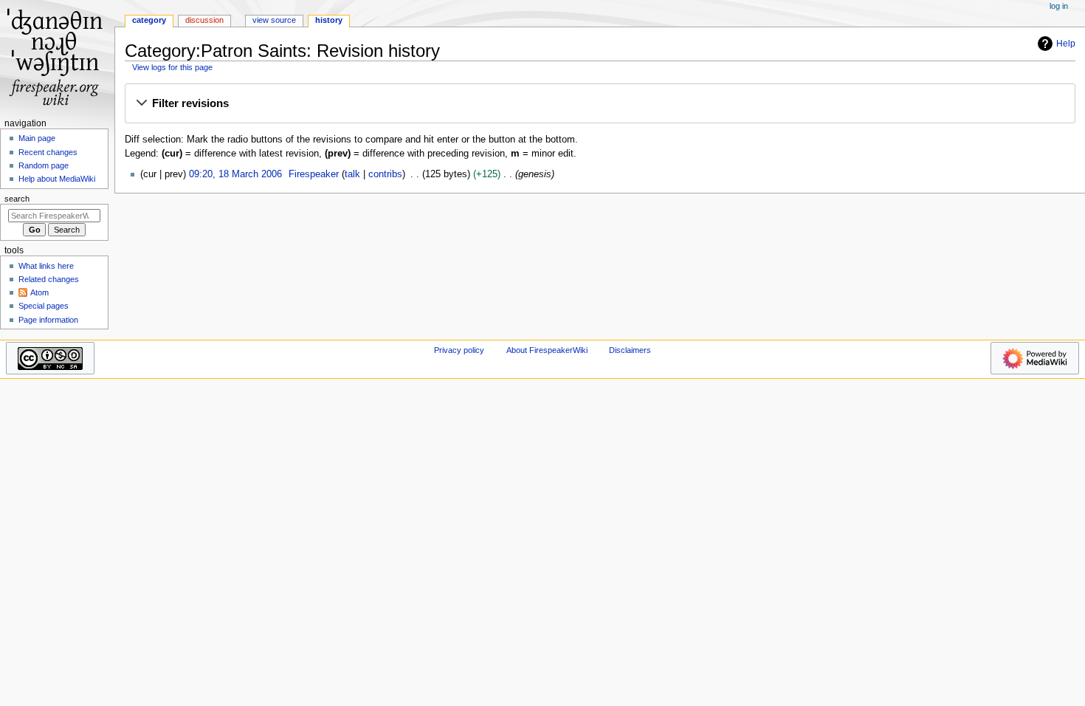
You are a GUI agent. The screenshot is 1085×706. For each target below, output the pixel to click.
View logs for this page (172, 67)
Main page (36, 138)
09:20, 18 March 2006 (235, 174)
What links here (46, 265)
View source (274, 20)
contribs (385, 174)
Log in (1059, 5)
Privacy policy (459, 350)
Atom (39, 292)
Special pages (43, 305)
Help (1065, 43)
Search (17, 198)
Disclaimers (630, 350)
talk (352, 174)
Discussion (204, 20)
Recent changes (48, 152)
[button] (599, 104)
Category (149, 20)
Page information (48, 319)
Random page (43, 165)
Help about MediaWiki (56, 178)
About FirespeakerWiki (547, 350)
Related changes (48, 279)
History (328, 20)
